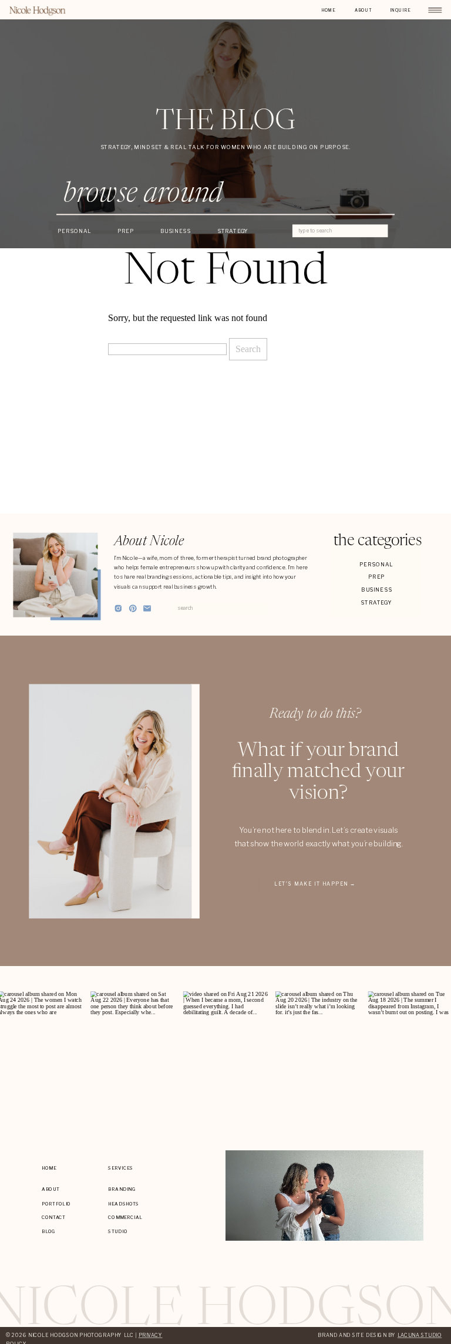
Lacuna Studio (420, 1335)
